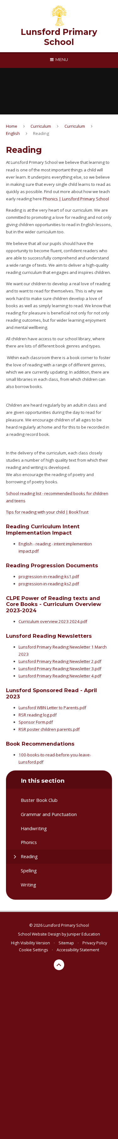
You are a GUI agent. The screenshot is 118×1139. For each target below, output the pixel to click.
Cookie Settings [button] (33, 950)
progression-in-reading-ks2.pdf (49, 583)
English (13, 133)
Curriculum (41, 126)
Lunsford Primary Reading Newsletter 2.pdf (60, 661)
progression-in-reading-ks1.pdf (49, 576)
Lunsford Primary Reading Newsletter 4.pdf (60, 676)
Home (11, 126)
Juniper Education (83, 934)
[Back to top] (59, 964)
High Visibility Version (30, 943)
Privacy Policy (94, 943)
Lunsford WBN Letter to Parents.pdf (52, 707)
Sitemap (66, 943)
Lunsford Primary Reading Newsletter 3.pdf (60, 668)
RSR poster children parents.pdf (49, 729)
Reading (41, 133)
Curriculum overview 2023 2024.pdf (53, 621)
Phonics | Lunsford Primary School (76, 199)
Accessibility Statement (78, 950)
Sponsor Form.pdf (36, 722)
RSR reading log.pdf (38, 715)
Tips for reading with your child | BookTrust (47, 512)
